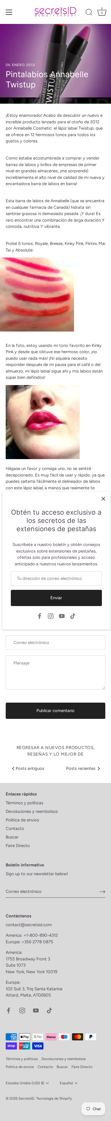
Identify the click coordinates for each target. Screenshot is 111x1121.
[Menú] (9, 12)
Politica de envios (22, 820)
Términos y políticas (24, 802)
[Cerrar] (103, 498)
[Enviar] (102, 891)
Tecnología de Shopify (54, 1098)
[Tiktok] (73, 615)
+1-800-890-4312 (41, 935)
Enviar (56, 597)
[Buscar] (89, 13)
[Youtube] (62, 615)
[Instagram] (51, 615)
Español (66, 1083)
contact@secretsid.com (29, 924)
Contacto (15, 828)
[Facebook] (39, 615)
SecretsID (26, 1098)
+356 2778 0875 (37, 941)
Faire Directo (18, 845)
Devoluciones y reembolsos (32, 811)
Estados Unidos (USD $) (25, 1083)
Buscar (12, 837)
